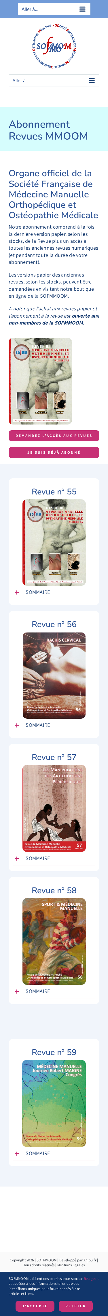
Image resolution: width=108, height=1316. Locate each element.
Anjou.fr (90, 1260)
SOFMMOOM (46, 1260)
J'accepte (35, 1306)
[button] (53, 592)
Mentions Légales (71, 1265)
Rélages (90, 1278)
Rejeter (75, 1306)
